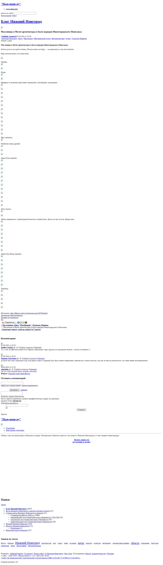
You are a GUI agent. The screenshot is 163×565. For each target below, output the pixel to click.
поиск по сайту (7, 13)
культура (97, 543)
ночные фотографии (121, 543)
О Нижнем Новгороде (54, 554)
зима (66, 543)
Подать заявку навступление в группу (81, 441)
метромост (106, 543)
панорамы (145, 543)
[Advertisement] (15, 469)
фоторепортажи (58, 39)
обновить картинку (9, 403)
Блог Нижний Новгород (21, 21)
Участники (10, 428)
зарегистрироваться (30, 385)
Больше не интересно (9, 318)
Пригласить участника (15, 430)
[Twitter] (21, 322)
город (60, 543)
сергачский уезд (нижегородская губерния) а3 (29, 520)
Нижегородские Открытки (17, 530)
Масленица (28, 39)
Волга (3, 543)
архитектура (46, 543)
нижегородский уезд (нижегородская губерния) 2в (31, 522)
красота (89, 543)
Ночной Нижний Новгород (17, 524)
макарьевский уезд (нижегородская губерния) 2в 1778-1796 (35, 517)
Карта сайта (39, 554)
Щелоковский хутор (42, 39)
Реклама (110, 554)
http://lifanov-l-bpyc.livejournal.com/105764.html (28, 313)
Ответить (37, 347)
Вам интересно (16, 315)
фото (20, 39)
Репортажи (15, 528)
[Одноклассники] (23, 322)
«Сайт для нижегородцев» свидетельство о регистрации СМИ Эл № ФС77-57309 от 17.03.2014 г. (40, 558)
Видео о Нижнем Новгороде (17, 526)
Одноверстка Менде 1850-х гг (23, 515)
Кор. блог (68, 554)
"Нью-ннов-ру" (11, 3)
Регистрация (6, 16)
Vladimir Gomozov (26, 347)
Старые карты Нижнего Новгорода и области (24, 513)
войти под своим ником (10, 385)
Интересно (5, 315)
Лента (3, 505)
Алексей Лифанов (79, 39)
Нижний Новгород (9, 39)
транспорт (5, 546)
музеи (68, 39)
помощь (24, 390)
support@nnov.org (99, 554)
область (135, 542)
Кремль (11, 543)
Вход (15, 16)
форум (88, 554)
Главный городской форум (19, 374)
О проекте (28, 554)
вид (54, 543)
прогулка (154, 543)
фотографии (21, 546)
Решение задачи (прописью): (12, 397)
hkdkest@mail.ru (16, 554)
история (73, 543)
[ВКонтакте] (18, 322)
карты (81, 543)
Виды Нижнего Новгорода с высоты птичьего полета (28, 511)
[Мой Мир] (26, 322)
